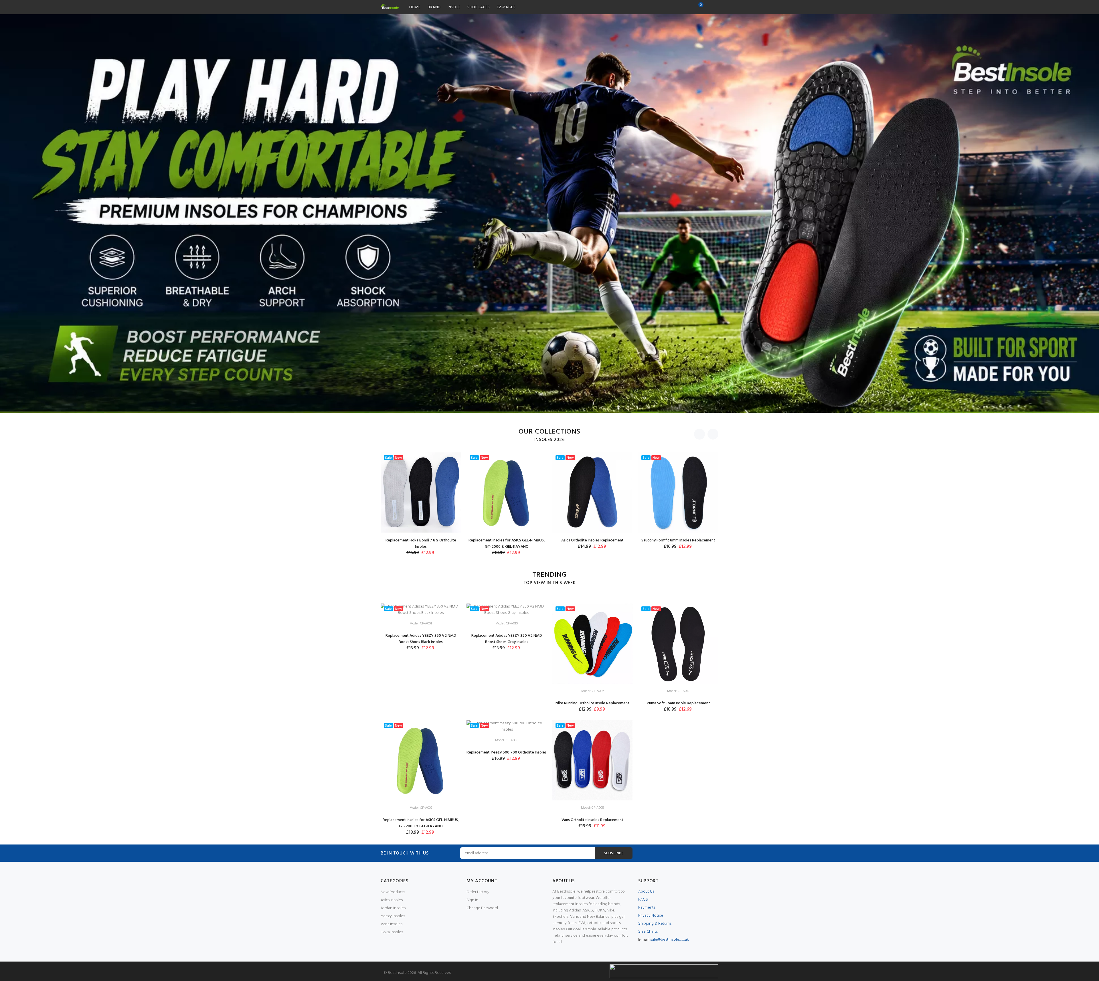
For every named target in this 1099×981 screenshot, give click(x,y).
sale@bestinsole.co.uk (669, 939)
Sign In (472, 900)
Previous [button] (699, 434)
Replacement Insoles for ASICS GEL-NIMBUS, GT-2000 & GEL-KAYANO (507, 543)
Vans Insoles (391, 924)
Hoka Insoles (392, 932)
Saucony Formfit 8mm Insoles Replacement (678, 540)
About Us (646, 891)
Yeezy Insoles (393, 916)
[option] (549, 213)
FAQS (643, 899)
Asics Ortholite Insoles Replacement (592, 540)
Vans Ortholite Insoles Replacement (592, 820)
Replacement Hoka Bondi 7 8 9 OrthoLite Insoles (421, 543)
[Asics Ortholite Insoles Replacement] (592, 492)
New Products (393, 892)
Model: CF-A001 (421, 623)
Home (415, 7)
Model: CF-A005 (592, 808)
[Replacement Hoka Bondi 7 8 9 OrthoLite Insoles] (421, 492)
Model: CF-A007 (592, 691)
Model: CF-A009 (421, 808)
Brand (434, 7)
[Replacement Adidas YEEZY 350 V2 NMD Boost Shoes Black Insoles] (421, 610)
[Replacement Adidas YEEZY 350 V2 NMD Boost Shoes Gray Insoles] (507, 610)
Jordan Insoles (393, 908)
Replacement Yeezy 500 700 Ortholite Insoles (507, 752)
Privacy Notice (650, 915)
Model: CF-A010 (506, 623)
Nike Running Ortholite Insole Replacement (592, 703)
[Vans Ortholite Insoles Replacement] (592, 760)
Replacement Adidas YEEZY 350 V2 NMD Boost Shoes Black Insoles (421, 638)
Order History (478, 892)
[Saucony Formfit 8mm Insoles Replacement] (678, 492)
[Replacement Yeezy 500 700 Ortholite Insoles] (507, 726)
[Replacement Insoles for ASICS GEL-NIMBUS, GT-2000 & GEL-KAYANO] (507, 492)
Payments (646, 907)
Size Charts (648, 931)
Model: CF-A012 (678, 691)
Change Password (482, 908)
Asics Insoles (392, 900)
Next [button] (712, 434)
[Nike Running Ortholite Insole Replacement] (592, 643)
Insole (454, 7)
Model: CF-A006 (506, 740)
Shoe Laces (478, 7)
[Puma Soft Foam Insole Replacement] (678, 643)
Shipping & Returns (654, 923)
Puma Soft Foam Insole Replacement (678, 703)
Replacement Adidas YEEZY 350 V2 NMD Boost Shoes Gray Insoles (506, 638)
